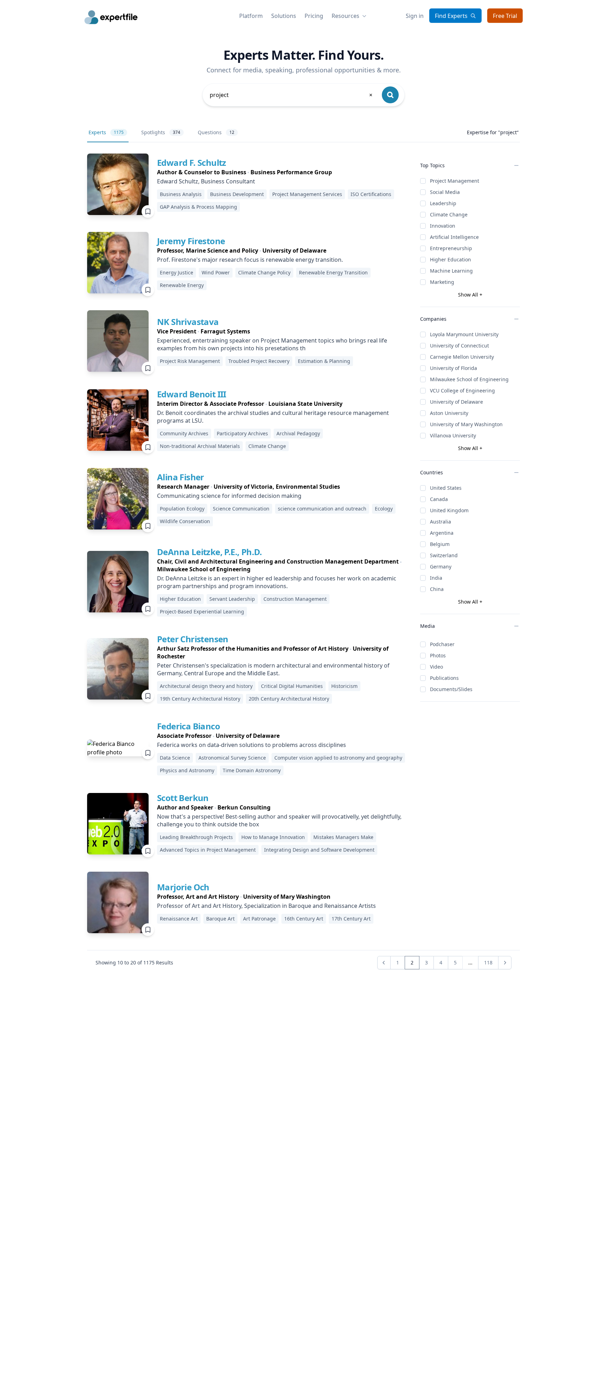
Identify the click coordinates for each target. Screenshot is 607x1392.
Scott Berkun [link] (183, 798)
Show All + (470, 294)
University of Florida (453, 368)
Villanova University (453, 435)
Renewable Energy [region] (182, 285)
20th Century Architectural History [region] (289, 698)
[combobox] (291, 95)
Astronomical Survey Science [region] (232, 757)
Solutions (283, 16)
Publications (444, 678)
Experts (106, 132)
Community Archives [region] (184, 433)
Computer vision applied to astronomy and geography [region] (338, 757)
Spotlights (160, 132)
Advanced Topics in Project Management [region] (208, 849)
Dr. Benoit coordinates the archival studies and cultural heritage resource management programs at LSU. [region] (273, 416)
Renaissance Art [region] (179, 918)
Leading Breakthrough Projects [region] (196, 837)
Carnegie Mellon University (462, 356)
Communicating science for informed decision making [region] (229, 496)
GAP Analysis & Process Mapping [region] (198, 206)
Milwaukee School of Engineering (469, 379)
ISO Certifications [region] (371, 194)
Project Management (454, 180)
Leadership (443, 203)
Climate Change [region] (267, 446)
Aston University (449, 413)
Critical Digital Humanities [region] (292, 686)
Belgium (440, 544)
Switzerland (444, 555)
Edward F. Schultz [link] (191, 162)
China (437, 589)
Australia (440, 521)
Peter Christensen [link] (192, 639)
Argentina (441, 532)
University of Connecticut (459, 345)
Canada (439, 499)
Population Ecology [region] (182, 508)
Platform (251, 16)
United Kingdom (449, 510)
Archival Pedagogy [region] (298, 433)
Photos (438, 655)
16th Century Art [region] (303, 918)
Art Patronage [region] (259, 918)
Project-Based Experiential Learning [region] (202, 611)
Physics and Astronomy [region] (187, 770)
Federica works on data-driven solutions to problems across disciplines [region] (251, 745)
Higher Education (450, 259)
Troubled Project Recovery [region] (258, 361)
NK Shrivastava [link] (188, 321)
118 (488, 962)
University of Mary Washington (466, 424)
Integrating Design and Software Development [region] (319, 849)
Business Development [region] (237, 194)
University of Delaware (456, 401)
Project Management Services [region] (307, 194)
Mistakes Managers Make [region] (343, 837)
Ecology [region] (384, 508)
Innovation (442, 225)
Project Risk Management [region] (190, 361)
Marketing (442, 282)
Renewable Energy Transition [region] (333, 272)
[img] (118, 184)
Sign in (415, 16)
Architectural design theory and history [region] (206, 686)
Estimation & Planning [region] (324, 361)
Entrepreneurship (451, 248)
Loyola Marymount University (464, 334)
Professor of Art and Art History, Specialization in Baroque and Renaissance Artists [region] (266, 906)
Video (436, 666)
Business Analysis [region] (181, 194)
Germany (440, 566)
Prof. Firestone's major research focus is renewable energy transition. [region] (250, 260)
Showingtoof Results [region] (134, 962)
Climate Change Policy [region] (264, 272)
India (436, 577)
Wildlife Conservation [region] (185, 521)
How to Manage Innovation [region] (273, 837)
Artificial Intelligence (454, 237)
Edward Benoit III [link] (191, 394)
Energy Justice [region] (176, 272)
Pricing (314, 16)
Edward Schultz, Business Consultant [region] (206, 181)
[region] (283, 172)
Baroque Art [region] (220, 918)
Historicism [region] (344, 686)
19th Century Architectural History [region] (200, 698)
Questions (216, 132)
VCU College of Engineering (462, 390)
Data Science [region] (175, 757)
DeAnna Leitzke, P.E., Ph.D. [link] (209, 552)
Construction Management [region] (295, 599)
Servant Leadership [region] (232, 599)
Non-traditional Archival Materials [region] (200, 446)
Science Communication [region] (241, 508)
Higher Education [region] (180, 599)
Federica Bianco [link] (188, 726)
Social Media (445, 192)
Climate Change (449, 214)
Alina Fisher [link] (180, 477)
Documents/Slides (451, 689)
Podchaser (442, 644)
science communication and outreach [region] (322, 508)
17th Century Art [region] (351, 918)
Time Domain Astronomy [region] (252, 770)
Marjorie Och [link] (183, 887)
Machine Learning (451, 270)
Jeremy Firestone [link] (191, 241)
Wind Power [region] (216, 272)
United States (446, 487)
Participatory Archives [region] (242, 433)
